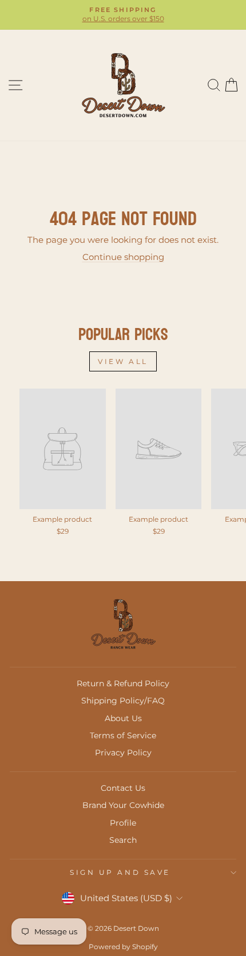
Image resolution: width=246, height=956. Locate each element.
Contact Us (123, 788)
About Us (123, 718)
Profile (123, 822)
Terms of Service (123, 735)
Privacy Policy (123, 752)
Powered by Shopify (123, 946)
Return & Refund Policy (123, 683)
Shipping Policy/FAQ (123, 700)
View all (123, 361)
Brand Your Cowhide (123, 805)
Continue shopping (123, 257)
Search (123, 840)
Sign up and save (120, 873)
